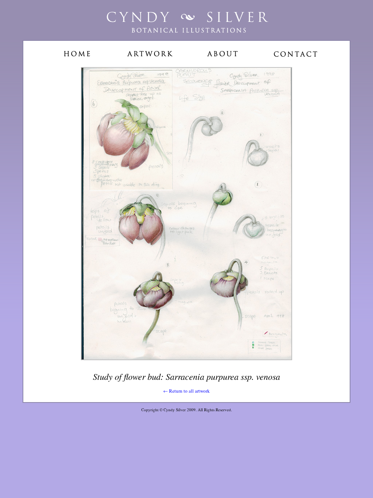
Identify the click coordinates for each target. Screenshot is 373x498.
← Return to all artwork (186, 391)
